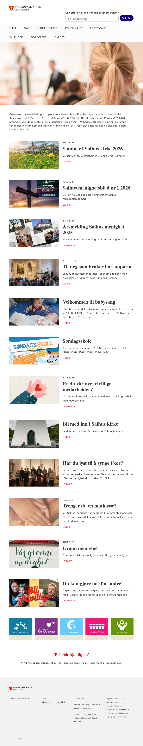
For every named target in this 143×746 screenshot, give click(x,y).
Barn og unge (47, 28)
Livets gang (98, 28)
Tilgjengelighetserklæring (115, 717)
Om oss (60, 37)
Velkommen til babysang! (90, 301)
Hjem (12, 28)
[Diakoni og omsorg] (46, 629)
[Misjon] (71, 629)
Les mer (67, 161)
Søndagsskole (77, 340)
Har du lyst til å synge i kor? (93, 462)
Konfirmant (73, 28)
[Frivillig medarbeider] (122, 629)
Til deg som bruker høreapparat (97, 266)
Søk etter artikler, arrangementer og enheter (92, 12)
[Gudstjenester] (20, 629)
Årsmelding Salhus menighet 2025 (93, 229)
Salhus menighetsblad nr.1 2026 (96, 187)
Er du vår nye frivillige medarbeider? (87, 386)
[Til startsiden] (30, 8)
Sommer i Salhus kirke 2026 (93, 148)
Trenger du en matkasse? (90, 505)
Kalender (16, 37)
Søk (124, 18)
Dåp (26, 28)
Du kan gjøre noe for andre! (93, 583)
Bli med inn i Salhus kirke (90, 423)
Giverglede (39, 37)
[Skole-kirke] (96, 629)
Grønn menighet (80, 548)
